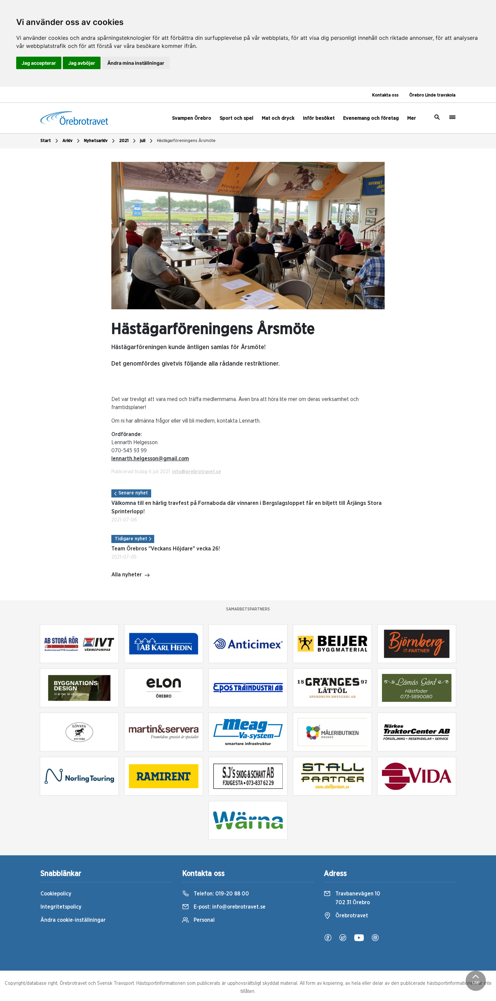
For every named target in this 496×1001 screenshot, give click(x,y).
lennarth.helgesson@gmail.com (150, 458)
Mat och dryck (278, 118)
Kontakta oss (385, 95)
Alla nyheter (126, 574)
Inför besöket (319, 118)
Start (45, 141)
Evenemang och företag (371, 118)
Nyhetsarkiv (96, 141)
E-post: (229, 907)
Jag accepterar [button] (39, 63)
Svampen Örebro (191, 118)
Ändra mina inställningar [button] (135, 63)
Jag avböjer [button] (81, 63)
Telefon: (220, 893)
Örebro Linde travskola (432, 95)
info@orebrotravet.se (196, 471)
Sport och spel (236, 118)
